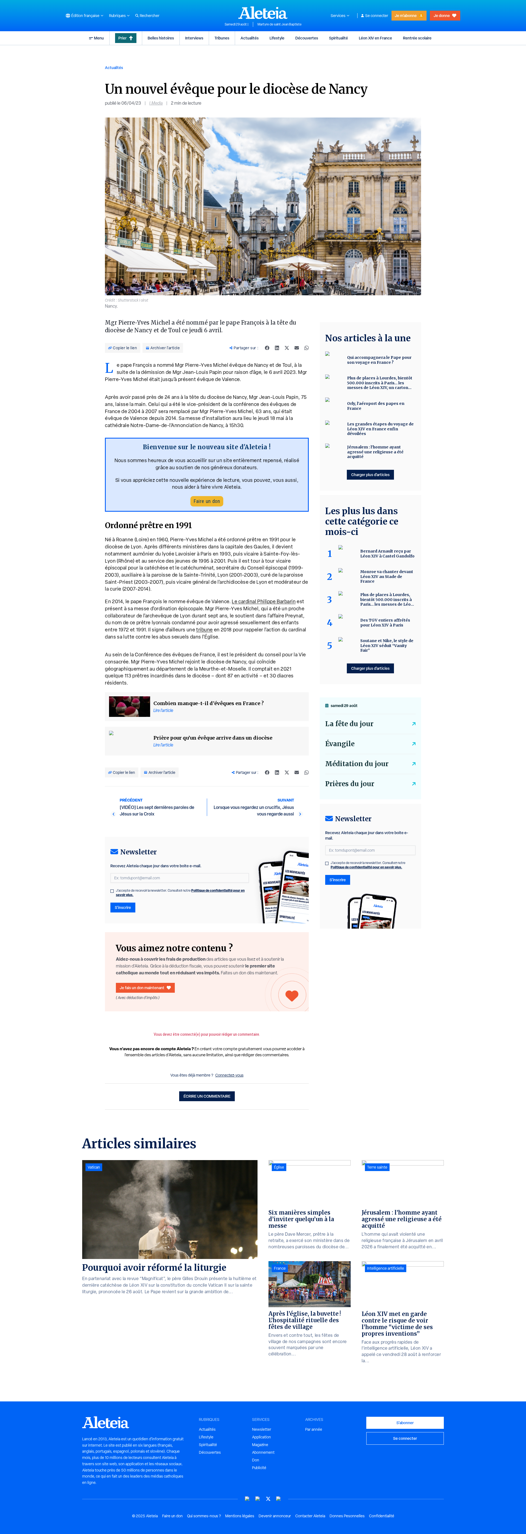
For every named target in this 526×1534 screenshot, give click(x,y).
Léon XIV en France (375, 38)
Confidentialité (381, 1515)
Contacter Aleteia (310, 1515)
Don (255, 1460)
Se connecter (376, 15)
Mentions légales (239, 1515)
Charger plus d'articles (370, 474)
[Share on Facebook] (267, 348)
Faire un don (207, 501)
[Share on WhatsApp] (306, 348)
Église (279, 1167)
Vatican (94, 1167)
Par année (313, 1429)
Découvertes (306, 38)
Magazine (260, 1444)
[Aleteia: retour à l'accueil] (263, 12)
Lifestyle (277, 38)
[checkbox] (112, 891)
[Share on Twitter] (287, 348)
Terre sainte (377, 1167)
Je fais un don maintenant (142, 987)
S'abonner (405, 1422)
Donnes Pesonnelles (347, 1515)
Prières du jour (349, 784)
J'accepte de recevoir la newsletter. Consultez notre (180, 892)
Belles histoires (161, 38)
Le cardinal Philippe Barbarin (264, 601)
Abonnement (263, 1452)
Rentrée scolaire (417, 38)
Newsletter (261, 1429)
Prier (122, 38)
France (280, 1268)
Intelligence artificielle (385, 1268)
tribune (204, 629)
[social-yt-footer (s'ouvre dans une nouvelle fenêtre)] (247, 1499)
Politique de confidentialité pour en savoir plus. (366, 867)
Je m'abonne (406, 15)
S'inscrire (123, 907)
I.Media (156, 103)
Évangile (340, 744)
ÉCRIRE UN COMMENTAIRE (207, 1096)
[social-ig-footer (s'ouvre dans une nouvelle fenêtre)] (278, 1499)
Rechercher (149, 15)
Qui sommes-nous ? (204, 1515)
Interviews (194, 38)
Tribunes (222, 38)
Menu (99, 38)
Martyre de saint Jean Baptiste (280, 24)
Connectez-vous (229, 1075)
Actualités (250, 38)
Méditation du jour (356, 764)
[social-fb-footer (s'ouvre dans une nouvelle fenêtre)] (257, 1499)
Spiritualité (338, 38)
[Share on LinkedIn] (277, 348)
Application (261, 1437)
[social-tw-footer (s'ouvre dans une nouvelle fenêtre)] (268, 1499)
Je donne (442, 15)
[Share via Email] (297, 348)
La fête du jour (349, 724)
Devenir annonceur (275, 1515)
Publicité (259, 1467)
